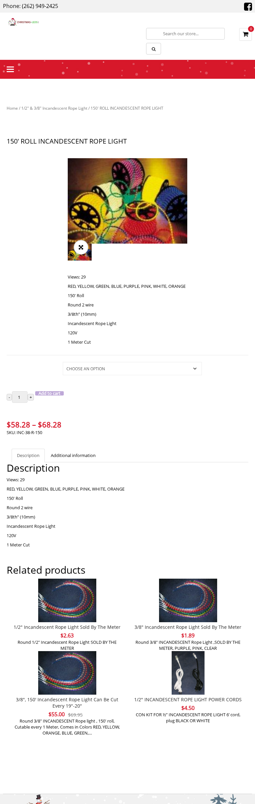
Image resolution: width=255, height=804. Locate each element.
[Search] (153, 49)
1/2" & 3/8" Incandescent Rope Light (54, 108)
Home (12, 108)
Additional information (73, 455)
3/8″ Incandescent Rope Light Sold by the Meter (187, 627)
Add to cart (49, 393)
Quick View (67, 587)
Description (28, 455)
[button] (81, 247)
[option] (127, 201)
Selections (17, 365)
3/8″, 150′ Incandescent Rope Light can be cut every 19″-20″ (67, 702)
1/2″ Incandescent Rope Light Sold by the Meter (67, 627)
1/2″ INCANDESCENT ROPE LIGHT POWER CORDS (188, 699)
